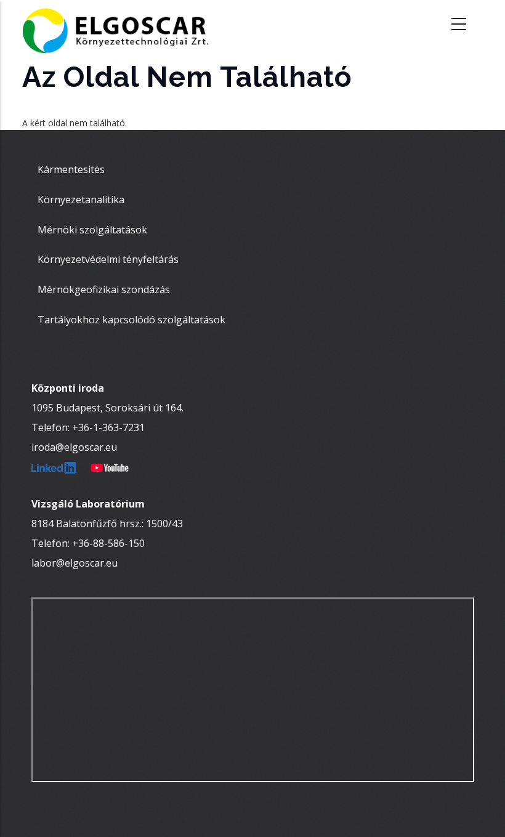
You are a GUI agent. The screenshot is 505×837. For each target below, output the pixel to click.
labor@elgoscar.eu (74, 563)
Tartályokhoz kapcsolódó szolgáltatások (131, 319)
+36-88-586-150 (108, 543)
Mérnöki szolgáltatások (92, 230)
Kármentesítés (71, 169)
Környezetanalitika (81, 199)
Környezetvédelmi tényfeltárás (108, 259)
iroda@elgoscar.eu (74, 447)
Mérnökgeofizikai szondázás (104, 289)
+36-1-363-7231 (108, 427)
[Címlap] (123, 24)
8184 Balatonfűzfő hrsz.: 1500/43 (107, 523)
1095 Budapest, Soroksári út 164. (107, 407)
